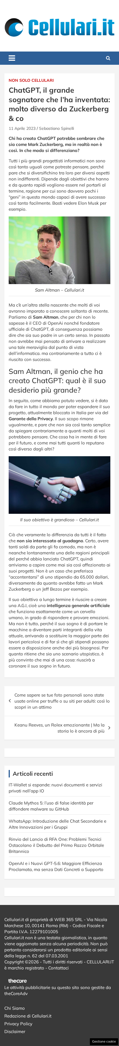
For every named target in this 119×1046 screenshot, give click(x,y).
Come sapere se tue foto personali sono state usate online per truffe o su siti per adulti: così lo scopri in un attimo (62, 701)
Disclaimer (14, 1031)
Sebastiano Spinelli (56, 128)
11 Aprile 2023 (22, 128)
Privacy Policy (18, 1023)
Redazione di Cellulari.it (27, 1016)
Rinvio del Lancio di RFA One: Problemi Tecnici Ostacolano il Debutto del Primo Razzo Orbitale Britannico (56, 845)
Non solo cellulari (31, 80)
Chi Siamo (14, 1008)
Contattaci (58, 968)
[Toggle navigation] (11, 58)
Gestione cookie (104, 1041)
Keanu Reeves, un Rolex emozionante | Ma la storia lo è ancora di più (59, 728)
